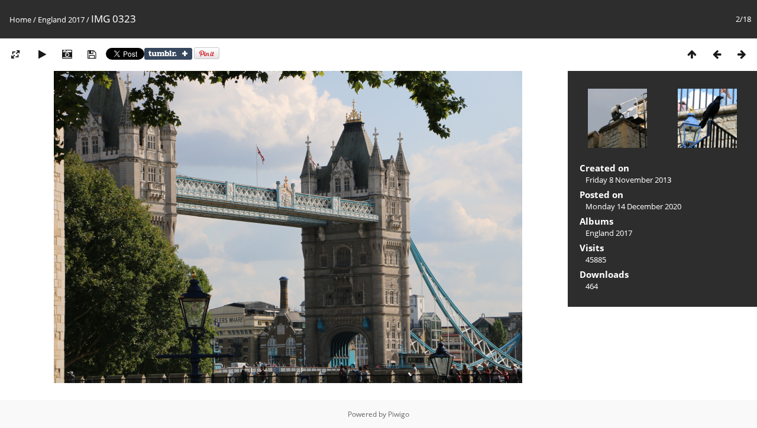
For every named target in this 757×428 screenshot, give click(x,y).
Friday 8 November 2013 (628, 179)
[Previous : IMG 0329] (716, 54)
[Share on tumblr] (168, 56)
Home (20, 19)
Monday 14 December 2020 (633, 206)
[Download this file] (91, 54)
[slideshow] (42, 54)
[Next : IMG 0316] (741, 54)
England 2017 (61, 19)
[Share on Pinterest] (206, 56)
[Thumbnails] (692, 54)
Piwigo (398, 414)
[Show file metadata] (66, 54)
